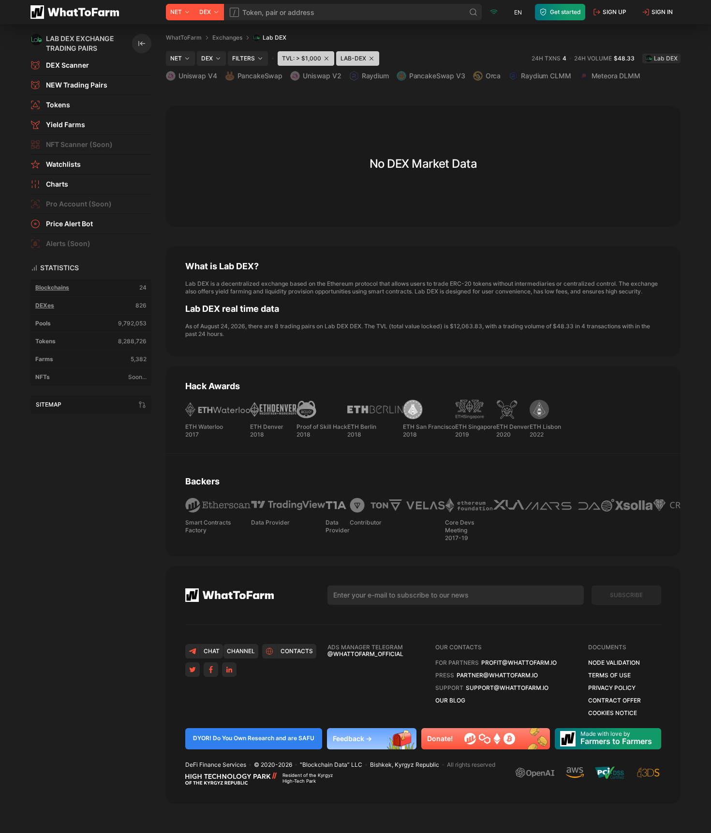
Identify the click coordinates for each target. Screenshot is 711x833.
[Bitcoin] (509, 738)
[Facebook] (211, 669)
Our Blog (450, 700)
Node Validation (614, 662)
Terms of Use (609, 675)
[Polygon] (484, 738)
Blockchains (52, 287)
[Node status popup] (494, 12)
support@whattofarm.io (507, 688)
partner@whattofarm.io (497, 675)
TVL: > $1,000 (301, 58)
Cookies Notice (612, 713)
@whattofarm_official (365, 654)
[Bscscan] (470, 738)
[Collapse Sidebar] (141, 43)
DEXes (44, 305)
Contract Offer (614, 700)
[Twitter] (192, 669)
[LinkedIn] (229, 669)
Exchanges (227, 37)
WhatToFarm (184, 37)
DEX (205, 11)
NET (176, 11)
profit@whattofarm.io (519, 662)
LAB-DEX (353, 58)
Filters (243, 58)
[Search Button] (473, 12)
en (518, 12)
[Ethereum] (497, 738)
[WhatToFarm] (77, 12)
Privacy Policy (612, 688)
